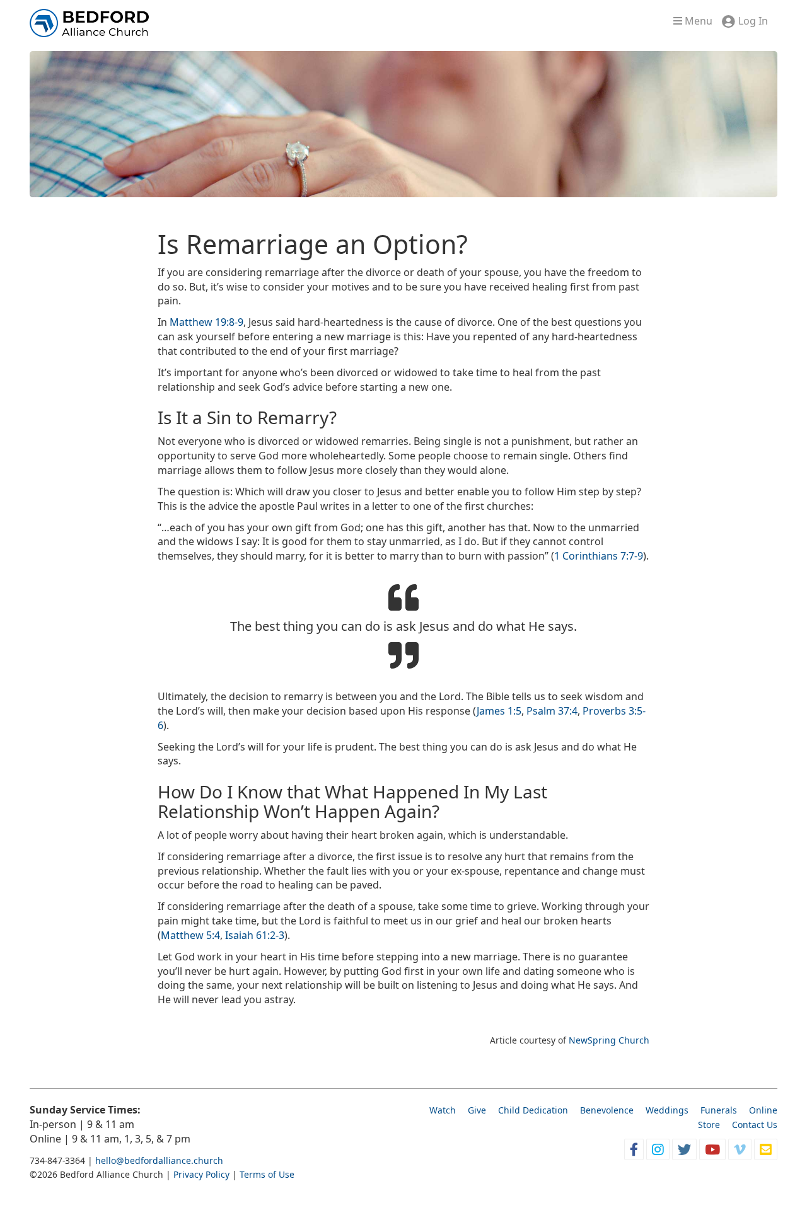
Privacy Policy (201, 1174)
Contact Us (754, 1125)
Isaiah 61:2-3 (254, 935)
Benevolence (607, 1110)
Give (477, 1110)
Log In (753, 21)
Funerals (718, 1110)
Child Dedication (533, 1110)
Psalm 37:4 (552, 711)
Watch (442, 1110)
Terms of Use (267, 1174)
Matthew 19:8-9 (206, 322)
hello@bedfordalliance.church (159, 1160)
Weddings (667, 1110)
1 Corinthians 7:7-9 (598, 556)
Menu (697, 21)
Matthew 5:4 (190, 935)
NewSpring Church (609, 1040)
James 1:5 (499, 711)
